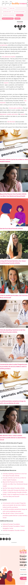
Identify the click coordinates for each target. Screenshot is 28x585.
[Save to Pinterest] (21, 26)
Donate (17, 18)
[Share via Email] (20, 29)
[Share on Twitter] (18, 26)
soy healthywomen (19, 11)
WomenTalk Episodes (8, 15)
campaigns (20, 23)
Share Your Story (8, 18)
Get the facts (11, 121)
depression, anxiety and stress (9, 114)
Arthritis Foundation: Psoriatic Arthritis (14, 530)
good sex (12, 8)
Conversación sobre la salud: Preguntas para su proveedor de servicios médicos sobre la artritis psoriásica (13, 366)
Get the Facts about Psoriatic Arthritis (14, 488)
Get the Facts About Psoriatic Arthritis (11, 228)
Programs (20, 21)
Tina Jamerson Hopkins (8, 56)
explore (23, 114)
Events (5, 8)
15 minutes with (7, 11)
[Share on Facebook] (15, 26)
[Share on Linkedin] (24, 26)
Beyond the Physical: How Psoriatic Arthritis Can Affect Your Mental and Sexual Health (15, 484)
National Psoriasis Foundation (11, 524)
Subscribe (19, 15)
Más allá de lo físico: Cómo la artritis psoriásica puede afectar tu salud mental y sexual (13, 437)
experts (6, 82)
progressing (3, 45)
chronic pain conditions (15, 108)
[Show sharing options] (27, 156)
